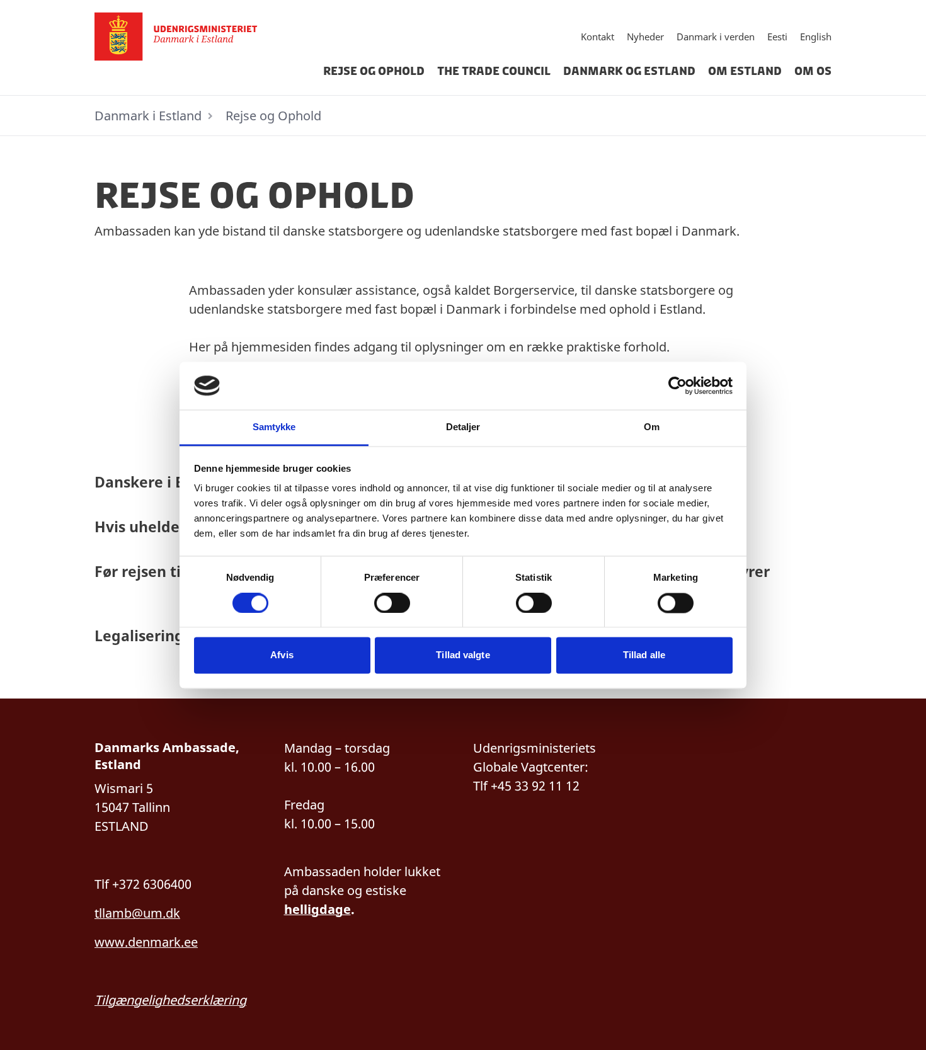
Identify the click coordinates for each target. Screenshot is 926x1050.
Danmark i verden (716, 36)
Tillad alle (644, 655)
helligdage (317, 909)
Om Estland (745, 71)
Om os (813, 71)
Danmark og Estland (629, 71)
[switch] (392, 603)
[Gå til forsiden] (199, 36)
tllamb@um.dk (137, 913)
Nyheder (645, 36)
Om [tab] (652, 427)
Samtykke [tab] (274, 427)
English (816, 36)
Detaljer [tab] (463, 427)
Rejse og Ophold (374, 71)
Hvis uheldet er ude (165, 526)
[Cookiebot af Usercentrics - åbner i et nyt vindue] (677, 385)
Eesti (777, 36)
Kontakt (597, 36)
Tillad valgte (462, 655)
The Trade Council (494, 71)
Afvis (282, 655)
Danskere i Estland (161, 482)
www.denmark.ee (146, 941)
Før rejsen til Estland (168, 571)
